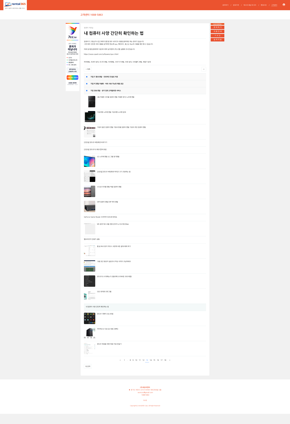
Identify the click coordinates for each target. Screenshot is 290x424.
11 (140, 360)
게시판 (145, 400)
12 (143, 360)
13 (147, 360)
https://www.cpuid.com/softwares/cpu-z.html (101, 54)
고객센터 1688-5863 (91, 15)
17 (161, 360)
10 (136, 360)
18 (165, 360)
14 (151, 360)
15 (154, 360)
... (127, 360)
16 (158, 360)
